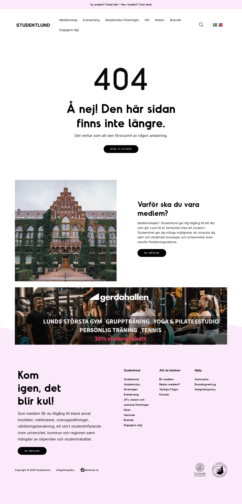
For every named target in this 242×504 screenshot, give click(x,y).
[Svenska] (215, 24)
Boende (175, 20)
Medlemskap (68, 20)
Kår (147, 20)
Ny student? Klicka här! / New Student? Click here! (121, 4)
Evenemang (91, 20)
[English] (221, 24)
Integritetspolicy (205, 389)
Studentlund (131, 379)
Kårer (127, 410)
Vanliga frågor (168, 389)
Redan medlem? (169, 384)
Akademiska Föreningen (122, 20)
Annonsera (202, 379)
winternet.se (92, 470)
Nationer (129, 415)
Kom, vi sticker (121, 148)
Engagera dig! (69, 30)
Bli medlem (151, 252)
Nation (159, 20)
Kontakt (164, 394)
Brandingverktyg (205, 384)
